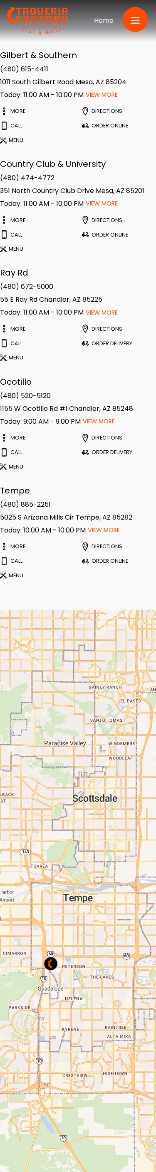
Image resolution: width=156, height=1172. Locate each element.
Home (104, 20)
